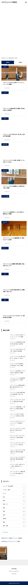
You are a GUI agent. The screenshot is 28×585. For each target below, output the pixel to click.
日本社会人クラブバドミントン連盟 (10, 541)
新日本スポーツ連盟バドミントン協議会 (11, 538)
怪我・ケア (5, 248)
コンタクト (14, 573)
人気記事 (20, 62)
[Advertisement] (14, 19)
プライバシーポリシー (14, 571)
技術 (5, 118)
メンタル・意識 (5, 196)
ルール (5, 92)
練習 (5, 66)
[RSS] (14, 578)
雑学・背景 (5, 144)
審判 (5, 299)
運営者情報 (14, 568)
